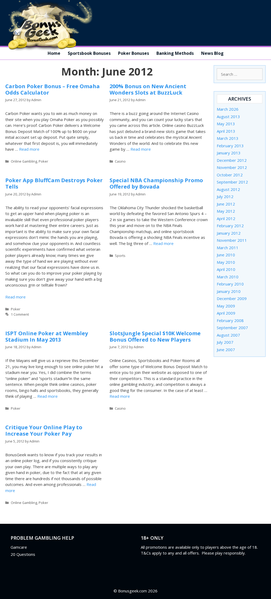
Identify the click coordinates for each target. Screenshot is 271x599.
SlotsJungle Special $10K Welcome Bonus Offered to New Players (155, 336)
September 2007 (232, 327)
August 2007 (228, 335)
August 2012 (228, 189)
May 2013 (226, 123)
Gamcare (19, 547)
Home (54, 53)
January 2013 (229, 152)
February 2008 (230, 320)
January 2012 (229, 233)
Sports (120, 255)
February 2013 (230, 145)
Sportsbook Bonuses (89, 53)
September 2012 (232, 182)
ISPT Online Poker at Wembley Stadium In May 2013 (46, 336)
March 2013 (227, 138)
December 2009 (232, 298)
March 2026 (227, 109)
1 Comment (20, 314)
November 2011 (232, 240)
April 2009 (226, 313)
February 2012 (230, 225)
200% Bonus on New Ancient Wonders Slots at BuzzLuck (148, 89)
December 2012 (232, 160)
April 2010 (226, 269)
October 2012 (230, 174)
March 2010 (227, 276)
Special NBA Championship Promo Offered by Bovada (156, 183)
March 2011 (227, 247)
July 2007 (225, 342)
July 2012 (225, 196)
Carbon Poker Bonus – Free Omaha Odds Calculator (52, 89)
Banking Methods (175, 53)
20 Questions (23, 554)
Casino (120, 161)
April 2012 (226, 218)
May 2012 (226, 211)
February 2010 (230, 284)
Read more (29, 149)
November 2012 (232, 167)
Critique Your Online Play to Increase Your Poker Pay (43, 430)
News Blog (212, 53)
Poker (43, 161)
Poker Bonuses (133, 53)
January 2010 (229, 291)
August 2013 (228, 116)
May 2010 (226, 262)
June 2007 (226, 349)
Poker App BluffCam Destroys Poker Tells (54, 183)
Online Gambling (24, 161)
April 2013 (226, 131)
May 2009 (226, 306)
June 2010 (226, 254)
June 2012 (226, 204)
